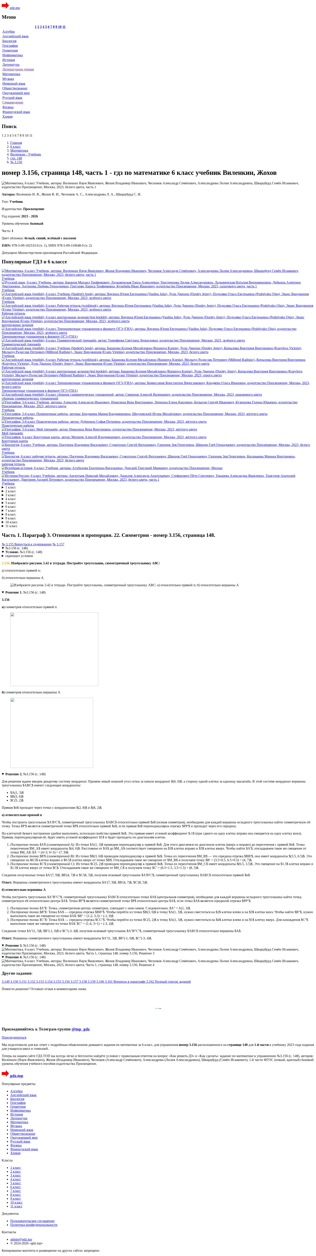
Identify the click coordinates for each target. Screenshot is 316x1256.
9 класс (10, 518)
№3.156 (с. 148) (16, 548)
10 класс (11, 522)
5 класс (10, 503)
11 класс (11, 526)
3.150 (14, 981)
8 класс (10, 514)
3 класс (10, 495)
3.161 (109, 981)
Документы (10, 1213)
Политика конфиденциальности (33, 1225)
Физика (8, 107)
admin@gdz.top (21, 1239)
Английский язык (15, 36)
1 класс (10, 487)
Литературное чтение (18, 69)
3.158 (83, 981)
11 (64, 27)
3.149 (6, 981)
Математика (11, 74)
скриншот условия (19, 556)
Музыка (8, 79)
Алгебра (8, 31)
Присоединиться (14, 1037)
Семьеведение (12, 102)
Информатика (12, 55)
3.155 (57, 981)
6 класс (10, 506)
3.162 (150, 981)
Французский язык (16, 112)
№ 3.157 (58, 544)
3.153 (40, 981)
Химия (7, 116)
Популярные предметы (18, 1084)
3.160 (100, 981)
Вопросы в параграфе (130, 981)
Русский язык (12, 97)
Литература (10, 64)
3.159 (92, 981)
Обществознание (14, 88)
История (8, 60)
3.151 (23, 981)
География (10, 45)
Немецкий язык (13, 83)
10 (59, 27)
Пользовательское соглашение (32, 1221)
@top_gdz (81, 1029)
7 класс (10, 510)
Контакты (9, 1232)
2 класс (10, 491)
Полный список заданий (173, 981)
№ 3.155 (8, 544)
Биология (9, 41)
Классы (7, 1160)
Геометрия (10, 50)
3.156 (66, 981)
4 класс (10, 499)
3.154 (49, 981)
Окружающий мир (16, 93)
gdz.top (14, 8)
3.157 (75, 981)
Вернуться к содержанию (33, 544)
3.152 (32, 981)
